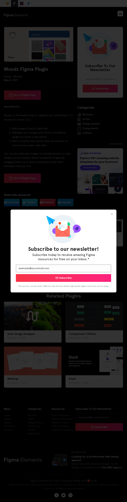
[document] (63, 251)
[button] (112, 214)
